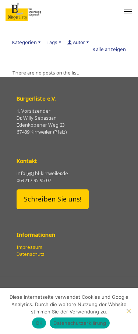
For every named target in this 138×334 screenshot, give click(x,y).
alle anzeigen (111, 49)
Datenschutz (31, 254)
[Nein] (128, 311)
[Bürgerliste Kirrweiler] (23, 11)
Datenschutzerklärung (79, 323)
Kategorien (24, 42)
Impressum (29, 247)
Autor (79, 42)
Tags (51, 42)
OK (39, 323)
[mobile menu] (128, 11)
